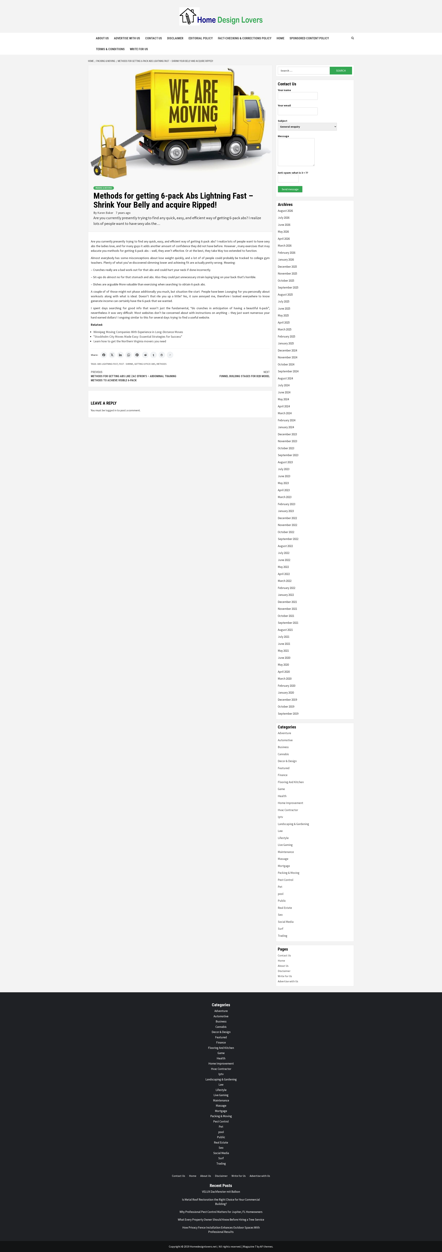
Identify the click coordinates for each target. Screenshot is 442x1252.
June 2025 (284, 308)
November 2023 (287, 441)
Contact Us (153, 38)
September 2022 (288, 539)
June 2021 (284, 644)
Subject (282, 120)
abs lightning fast (107, 363)
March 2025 (284, 329)
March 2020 (284, 678)
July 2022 (283, 553)
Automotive (285, 740)
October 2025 (286, 280)
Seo (280, 915)
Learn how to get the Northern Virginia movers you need (129, 341)
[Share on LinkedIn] (120, 355)
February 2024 (286, 420)
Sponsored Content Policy (309, 38)
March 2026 (284, 245)
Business (283, 747)
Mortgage (284, 866)
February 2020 (286, 686)
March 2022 (284, 581)
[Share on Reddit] (145, 355)
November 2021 (287, 609)
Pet (280, 887)
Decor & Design (287, 761)
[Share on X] (112, 355)
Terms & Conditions (110, 49)
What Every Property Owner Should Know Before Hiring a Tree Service (221, 1219)
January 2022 (286, 595)
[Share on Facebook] (103, 355)
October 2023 (286, 448)
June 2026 (284, 225)
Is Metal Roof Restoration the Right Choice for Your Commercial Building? (221, 1202)
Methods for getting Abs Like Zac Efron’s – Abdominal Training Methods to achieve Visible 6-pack (133, 376)
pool (281, 894)
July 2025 (283, 301)
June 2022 (284, 560)
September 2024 (288, 371)
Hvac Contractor (288, 810)
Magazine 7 (249, 1246)
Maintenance (286, 852)
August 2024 (285, 378)
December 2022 (287, 518)
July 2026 (283, 218)
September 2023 (288, 455)
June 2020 (284, 658)
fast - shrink (126, 363)
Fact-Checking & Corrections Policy (244, 38)
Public (282, 901)
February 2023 (286, 504)
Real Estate (285, 908)
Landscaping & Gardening (293, 824)
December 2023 (287, 434)
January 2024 (286, 427)
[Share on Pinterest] (137, 355)
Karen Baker (105, 213)
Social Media (286, 922)
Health (282, 796)
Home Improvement (290, 803)
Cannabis (283, 754)
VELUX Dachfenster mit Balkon (221, 1192)
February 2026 (286, 253)
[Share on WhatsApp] (128, 355)
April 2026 (284, 239)
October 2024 (286, 364)
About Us (102, 38)
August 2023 (285, 462)
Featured (284, 768)
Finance (282, 775)
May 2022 (283, 567)
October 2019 (286, 706)
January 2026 (286, 259)
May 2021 (283, 651)
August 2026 (285, 211)
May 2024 (283, 399)
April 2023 (284, 490)
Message (283, 136)
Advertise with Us (127, 38)
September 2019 (288, 714)
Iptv (280, 817)
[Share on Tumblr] (153, 355)
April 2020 (284, 672)
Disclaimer (175, 38)
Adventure (284, 733)
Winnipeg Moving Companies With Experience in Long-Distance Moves (138, 332)
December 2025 (287, 267)
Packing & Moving (103, 188)
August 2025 (285, 294)
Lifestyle (283, 838)
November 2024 (287, 357)
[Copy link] (170, 355)
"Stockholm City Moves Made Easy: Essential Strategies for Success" (137, 337)
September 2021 (288, 623)
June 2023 (284, 476)
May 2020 (283, 665)
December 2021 (287, 602)
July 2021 (283, 637)
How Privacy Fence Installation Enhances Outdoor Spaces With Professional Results (221, 1230)
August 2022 (285, 546)
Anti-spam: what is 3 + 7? (293, 172)
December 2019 (287, 700)
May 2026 (283, 231)
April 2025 (284, 322)
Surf (280, 929)
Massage (283, 859)
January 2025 (286, 343)
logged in (111, 410)
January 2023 (286, 511)
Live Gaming (285, 845)
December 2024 (287, 350)
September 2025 (288, 287)
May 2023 (283, 483)
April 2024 (284, 406)
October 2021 (286, 616)
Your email (284, 105)
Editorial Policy (201, 38)
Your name (284, 90)
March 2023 (284, 497)
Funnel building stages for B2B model (244, 374)
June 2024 (284, 392)
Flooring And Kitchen (291, 782)
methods (162, 363)
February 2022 (286, 588)
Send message (290, 189)
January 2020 (286, 692)
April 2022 (284, 574)
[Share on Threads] (161, 355)
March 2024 (284, 413)
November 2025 (287, 273)
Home (280, 38)
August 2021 (285, 630)
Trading (282, 936)
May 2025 (283, 315)
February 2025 (286, 336)
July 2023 (283, 469)
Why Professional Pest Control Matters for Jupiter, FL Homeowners (221, 1212)
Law (280, 831)
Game (281, 789)
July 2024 (283, 385)
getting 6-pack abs (144, 363)
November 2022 (287, 525)
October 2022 (286, 532)
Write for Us (139, 49)
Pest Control (285, 880)
